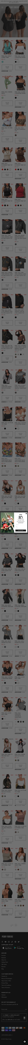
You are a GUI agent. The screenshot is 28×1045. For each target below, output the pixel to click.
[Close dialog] (26, 513)
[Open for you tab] (25, 1042)
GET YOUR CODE (20, 530)
